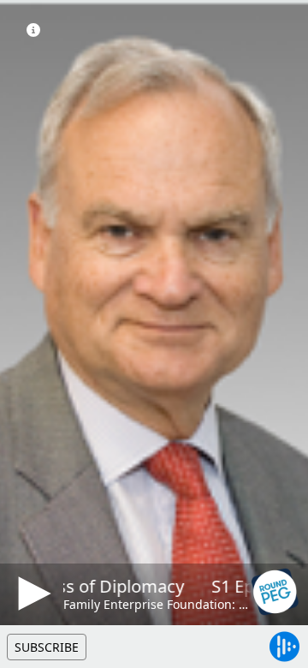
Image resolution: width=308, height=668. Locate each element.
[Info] (33, 30)
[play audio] (31, 593)
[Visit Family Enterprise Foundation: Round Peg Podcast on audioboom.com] (275, 592)
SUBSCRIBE (47, 647)
